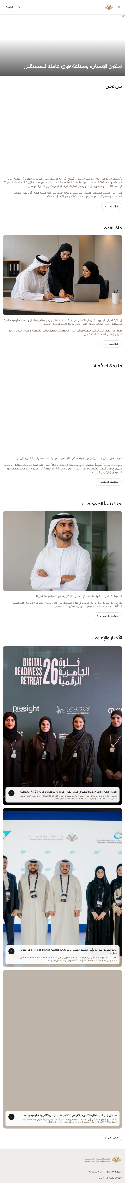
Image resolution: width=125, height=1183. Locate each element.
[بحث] (18, 7)
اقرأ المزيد (113, 206)
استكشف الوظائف (109, 481)
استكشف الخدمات (109, 616)
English (9, 7)
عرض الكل (113, 1137)
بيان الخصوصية (96, 1171)
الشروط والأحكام (114, 1171)
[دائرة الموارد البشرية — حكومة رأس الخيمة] (109, 7)
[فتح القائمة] (119, 7)
